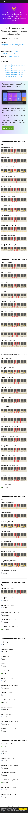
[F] (24, 51)
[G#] (7, 53)
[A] (9, 53)
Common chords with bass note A (14, 67)
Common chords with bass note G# (15, 65)
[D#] (20, 51)
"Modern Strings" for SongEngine (17, 15)
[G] (4, 53)
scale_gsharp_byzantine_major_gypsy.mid (12, 44)
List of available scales (15, 57)
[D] (17, 51)
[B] (14, 53)
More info (2, 811)
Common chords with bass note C (14, 69)
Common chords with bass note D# (15, 73)
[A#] (12, 53)
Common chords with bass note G (14, 76)
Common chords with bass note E (14, 74)
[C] (12, 51)
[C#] (15, 51)
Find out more (7, 128)
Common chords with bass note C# (15, 71)
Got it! (23, 808)
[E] (22, 51)
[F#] (2, 53)
